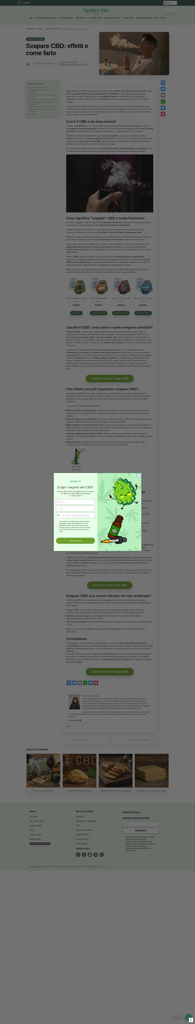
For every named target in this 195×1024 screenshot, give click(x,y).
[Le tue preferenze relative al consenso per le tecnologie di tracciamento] (191, 1020)
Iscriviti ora (75, 540)
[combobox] (60, 515)
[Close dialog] (139, 476)
